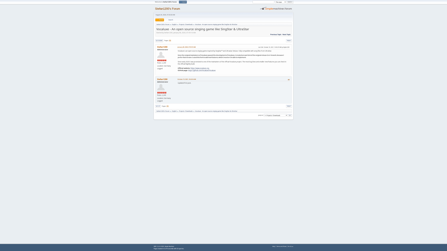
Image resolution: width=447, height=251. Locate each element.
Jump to (260, 115)
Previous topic (275, 34)
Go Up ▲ (290, 246)
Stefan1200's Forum (167, 8)
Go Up (158, 106)
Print (289, 40)
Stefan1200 (162, 47)
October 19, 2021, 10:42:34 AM (187, 79)
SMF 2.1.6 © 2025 (159, 246)
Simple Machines (169, 246)
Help (273, 246)
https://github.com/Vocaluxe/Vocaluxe (202, 70)
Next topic (287, 34)
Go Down (159, 40)
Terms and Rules (281, 246)
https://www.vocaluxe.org (200, 68)
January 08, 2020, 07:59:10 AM (187, 47)
